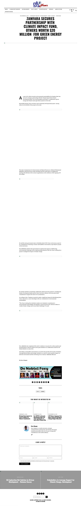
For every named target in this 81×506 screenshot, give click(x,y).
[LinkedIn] (72, 11)
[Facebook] (70, 9)
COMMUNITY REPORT (15, 9)
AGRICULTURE (58, 9)
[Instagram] (73, 9)
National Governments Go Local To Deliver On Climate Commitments (25, 417)
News (49, 15)
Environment (43, 15)
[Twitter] (71, 9)
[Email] (48, 382)
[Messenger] (35, 382)
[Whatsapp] (44, 382)
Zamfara (42, 391)
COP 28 (38, 391)
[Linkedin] (41, 382)
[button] (47, 497)
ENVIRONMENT (25, 9)
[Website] (32, 434)
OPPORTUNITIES (9, 11)
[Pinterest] (39, 382)
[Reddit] (46, 382)
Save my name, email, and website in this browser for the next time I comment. (37, 461)
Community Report (34, 15)
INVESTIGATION (43, 9)
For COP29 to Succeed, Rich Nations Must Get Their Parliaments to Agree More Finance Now (40, 418)
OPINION (51, 9)
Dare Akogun (34, 426)
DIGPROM (43, 501)
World (53, 15)
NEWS (6, 9)
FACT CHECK (34, 9)
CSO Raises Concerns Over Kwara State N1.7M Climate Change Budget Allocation (55, 417)
